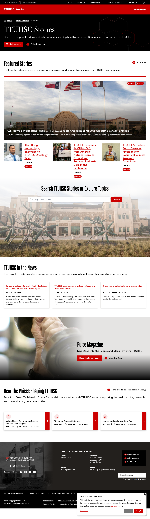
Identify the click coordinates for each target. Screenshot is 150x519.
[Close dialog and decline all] (144, 494)
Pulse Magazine (38, 44)
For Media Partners (134, 462)
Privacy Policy (48, 501)
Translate (142, 479)
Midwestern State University (62, 493)
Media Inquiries (13, 44)
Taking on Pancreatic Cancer (65, 414)
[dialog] (111, 504)
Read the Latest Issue (89, 358)
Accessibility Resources (68, 504)
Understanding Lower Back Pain (114, 414)
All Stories (141, 62)
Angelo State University (38, 493)
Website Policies (49, 504)
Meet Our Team (116, 358)
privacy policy (116, 506)
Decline (128, 511)
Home (9, 21)
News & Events (22, 21)
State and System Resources (68, 501)
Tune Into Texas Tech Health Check (128, 390)
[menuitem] (70, 2)
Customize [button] (84, 511)
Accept (138, 511)
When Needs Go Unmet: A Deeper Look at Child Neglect (25, 415)
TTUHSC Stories (14, 9)
